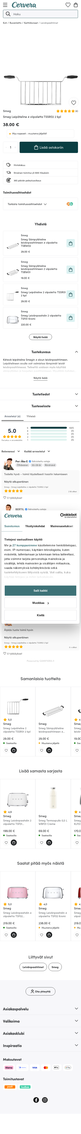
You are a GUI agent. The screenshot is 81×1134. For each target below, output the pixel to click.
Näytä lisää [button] (40, 337)
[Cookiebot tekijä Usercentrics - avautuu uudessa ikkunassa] (60, 515)
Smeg (55, 967)
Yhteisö (31, 416)
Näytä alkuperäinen (16, 481)
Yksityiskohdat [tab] (35, 526)
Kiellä (40, 615)
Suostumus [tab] (12, 526)
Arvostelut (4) (13, 416)
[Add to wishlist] (73, 102)
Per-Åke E (21, 461)
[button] (8, 14)
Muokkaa (38, 602)
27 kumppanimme (24, 545)
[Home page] (24, 6)
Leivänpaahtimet (33, 967)
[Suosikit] (68, 4)
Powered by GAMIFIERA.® (40, 660)
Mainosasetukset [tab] (61, 526)
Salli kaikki (40, 590)
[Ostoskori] (75, 4)
